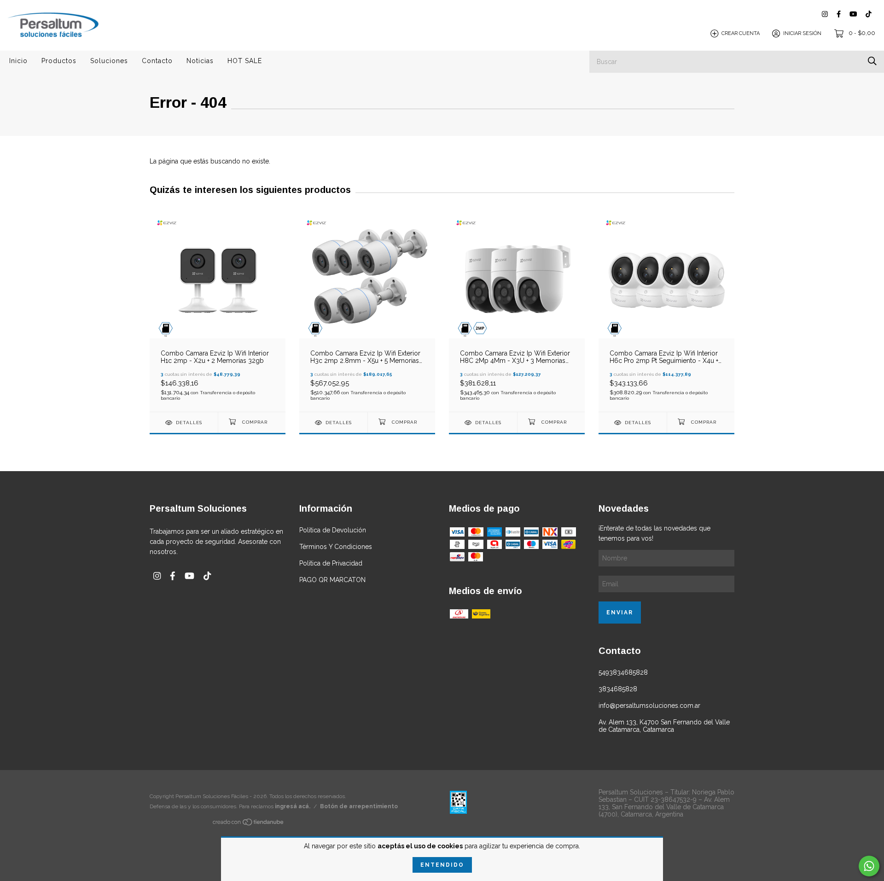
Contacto (157, 60)
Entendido (442, 865)
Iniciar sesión (802, 33)
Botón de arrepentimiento (359, 806)
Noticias (200, 60)
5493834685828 (623, 672)
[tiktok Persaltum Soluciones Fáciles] (868, 14)
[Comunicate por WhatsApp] (869, 866)
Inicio (18, 60)
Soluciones (109, 60)
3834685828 (618, 689)
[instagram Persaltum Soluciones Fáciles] (825, 14)
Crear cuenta (740, 33)
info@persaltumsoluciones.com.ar (649, 705)
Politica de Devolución (332, 530)
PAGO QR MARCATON (332, 579)
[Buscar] (872, 61)
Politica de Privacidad (330, 563)
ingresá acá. (292, 806)
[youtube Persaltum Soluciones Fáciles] (853, 14)
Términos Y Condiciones (335, 546)
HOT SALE (244, 60)
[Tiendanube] (248, 823)
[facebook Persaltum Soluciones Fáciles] (838, 14)
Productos (58, 60)
